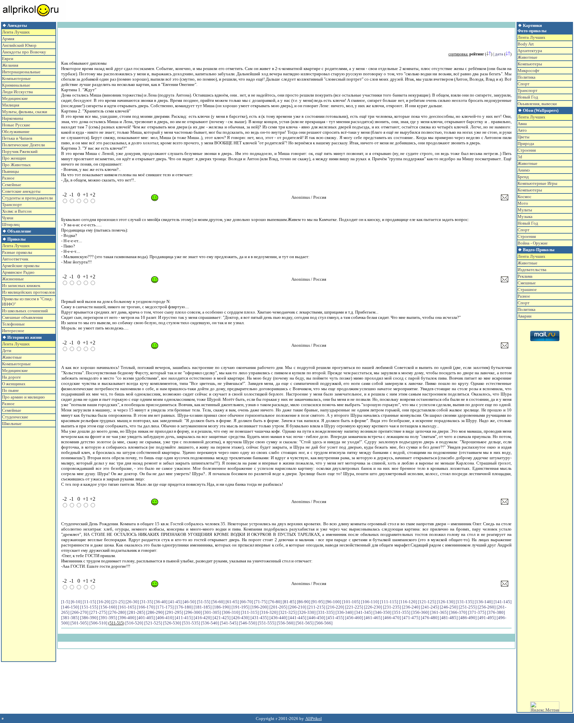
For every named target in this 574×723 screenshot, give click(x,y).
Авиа (522, 123)
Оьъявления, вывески (537, 103)
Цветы (523, 136)
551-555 (266, 622)
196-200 (259, 607)
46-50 (189, 601)
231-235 (392, 607)
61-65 (232, 601)
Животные (12, 357)
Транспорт (12, 204)
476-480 (429, 617)
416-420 (202, 617)
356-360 (420, 612)
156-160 (108, 607)
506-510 (98, 622)
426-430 (240, 617)
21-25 (118, 601)
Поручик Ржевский (20, 151)
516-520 (134, 622)
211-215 (316, 607)
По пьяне (10, 390)
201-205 (278, 607)
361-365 (439, 612)
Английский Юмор (19, 45)
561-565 (304, 622)
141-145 (502, 601)
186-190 (221, 607)
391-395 (108, 617)
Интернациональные (21, 71)
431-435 (259, 617)
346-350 (382, 612)
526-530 (172, 622)
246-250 (448, 607)
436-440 (278, 617)
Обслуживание (16, 131)
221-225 (354, 607)
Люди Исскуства (17, 91)
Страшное (527, 289)
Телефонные (13, 324)
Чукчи (7, 217)
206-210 (297, 607)
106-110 (370, 601)
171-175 (164, 607)
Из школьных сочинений (25, 310)
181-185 (202, 607)
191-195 (240, 607)
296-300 (193, 612)
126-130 (445, 601)
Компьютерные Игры (537, 183)
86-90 (303, 601)
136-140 (483, 601)
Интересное (13, 330)
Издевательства (532, 269)
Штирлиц (11, 224)
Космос (524, 196)
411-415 (183, 617)
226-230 (373, 607)
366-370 (458, 612)
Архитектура (530, 50)
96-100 (333, 601)
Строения (527, 150)
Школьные (12, 423)
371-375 (477, 612)
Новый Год (528, 97)
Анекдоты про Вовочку (24, 51)
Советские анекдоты (21, 191)
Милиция (10, 105)
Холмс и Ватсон (17, 211)
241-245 (429, 607)
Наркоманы (12, 118)
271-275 (98, 612)
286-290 (155, 612)
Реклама (525, 276)
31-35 (146, 601)
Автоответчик (15, 258)
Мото (523, 203)
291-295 (174, 612)
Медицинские (15, 98)
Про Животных (16, 164)
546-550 (247, 622)
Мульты (525, 209)
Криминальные (16, 85)
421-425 (221, 617)
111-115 (389, 601)
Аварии (524, 316)
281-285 (136, 612)
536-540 (210, 622)
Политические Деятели (23, 144)
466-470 (392, 617)
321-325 (287, 612)
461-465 (373, 617)
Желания (10, 65)
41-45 (175, 601)
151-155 (89, 607)
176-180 (183, 607)
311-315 (249, 612)
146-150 (70, 607)
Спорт (523, 83)
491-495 (486, 617)
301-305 (212, 612)
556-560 (285, 622)
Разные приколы (17, 252)
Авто (522, 130)
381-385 (70, 617)
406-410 (164, 617)
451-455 (335, 617)
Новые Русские (16, 124)
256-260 (486, 607)
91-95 (318, 601)
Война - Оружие (533, 243)
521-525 (153, 622)
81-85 (289, 601)
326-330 (306, 612)
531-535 (191, 622)
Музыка (525, 216)
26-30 (132, 601)
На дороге (11, 377)
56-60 (218, 601)
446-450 (316, 617)
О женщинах (14, 383)
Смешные (527, 282)
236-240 (411, 607)
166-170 (145, 607)
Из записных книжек (21, 285)
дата (499, 53)
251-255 (467, 607)
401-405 (145, 617)
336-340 (344, 612)
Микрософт (528, 70)
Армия (8, 38)
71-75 (260, 601)
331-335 (325, 612)
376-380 (496, 612)
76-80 (275, 601)
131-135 (464, 601)
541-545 (229, 622)
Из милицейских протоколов (28, 292)
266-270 (79, 612)
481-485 (448, 617)
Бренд (523, 176)
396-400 (127, 617)
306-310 (231, 612)
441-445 (297, 617)
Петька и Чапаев (17, 138)
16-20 (103, 601)
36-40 (160, 601)
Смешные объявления (22, 317)
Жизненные (13, 278)
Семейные (11, 184)
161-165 (127, 607)
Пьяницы (10, 171)
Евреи (7, 58)
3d (520, 156)
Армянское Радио (18, 272)
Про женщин (14, 158)
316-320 (268, 612)
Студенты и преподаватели (27, 197)
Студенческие (15, 416)
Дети (6, 350)
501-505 (79, 622)
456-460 (354, 617)
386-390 (89, 617)
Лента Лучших (16, 32)
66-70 (246, 601)
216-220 (335, 607)
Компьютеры (530, 63)
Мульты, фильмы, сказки (24, 111)
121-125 (426, 601)
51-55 (203, 601)
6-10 (76, 601)
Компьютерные (16, 78)
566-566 (323, 622)
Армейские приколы (21, 265)
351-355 (401, 612)
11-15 (89, 601)
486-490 (467, 617)
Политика (526, 77)
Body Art (526, 43)
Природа (526, 143)
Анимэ (524, 170)
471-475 (411, 617)
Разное (8, 178)
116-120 (408, 601)
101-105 (351, 601)
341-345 (363, 612)
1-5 (65, 601)
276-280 (117, 612)
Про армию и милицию (23, 397)
